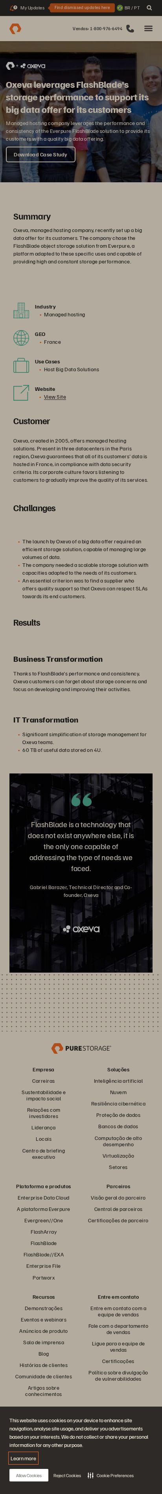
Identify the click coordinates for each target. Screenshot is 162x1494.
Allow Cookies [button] (29, 1475)
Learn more (23, 1458)
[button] (110, 1475)
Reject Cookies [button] (67, 1475)
